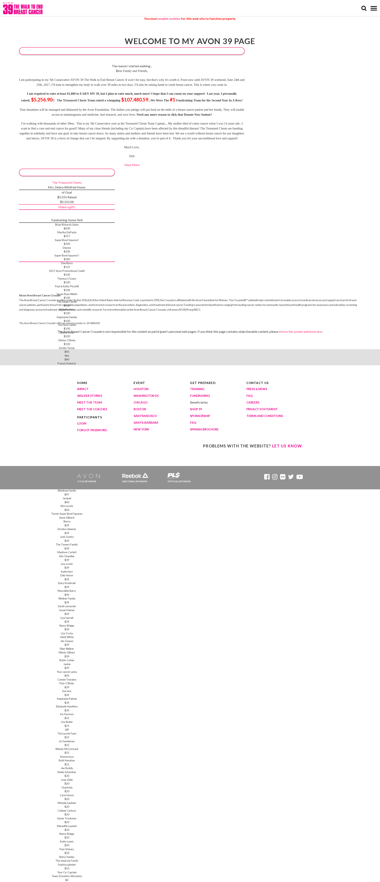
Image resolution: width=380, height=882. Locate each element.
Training (197, 389)
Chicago (140, 402)
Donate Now (132, 51)
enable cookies (169, 18)
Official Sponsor (179, 481)
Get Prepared (203, 383)
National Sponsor (134, 481)
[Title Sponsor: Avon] (90, 474)
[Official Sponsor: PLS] (180, 474)
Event (139, 383)
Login (81, 423)
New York (141, 429)
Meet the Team (89, 402)
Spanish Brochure (204, 429)
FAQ (193, 422)
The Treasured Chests (67, 182)
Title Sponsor (86, 481)
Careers (252, 402)
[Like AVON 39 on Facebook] (267, 478)
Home (82, 383)
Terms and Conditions (264, 416)
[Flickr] (282, 478)
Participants (89, 417)
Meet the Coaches (92, 409)
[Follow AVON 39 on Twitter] (291, 478)
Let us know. (287, 445)
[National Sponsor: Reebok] (135, 474)
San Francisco (145, 416)
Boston (140, 409)
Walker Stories (89, 395)
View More (132, 165)
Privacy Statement (262, 409)
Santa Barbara (146, 422)
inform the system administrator (300, 331)
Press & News (256, 389)
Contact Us (257, 383)
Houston (141, 389)
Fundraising (200, 395)
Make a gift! (66, 207)
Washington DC (146, 395)
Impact (83, 389)
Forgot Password (92, 430)
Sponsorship (200, 416)
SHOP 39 (196, 409)
